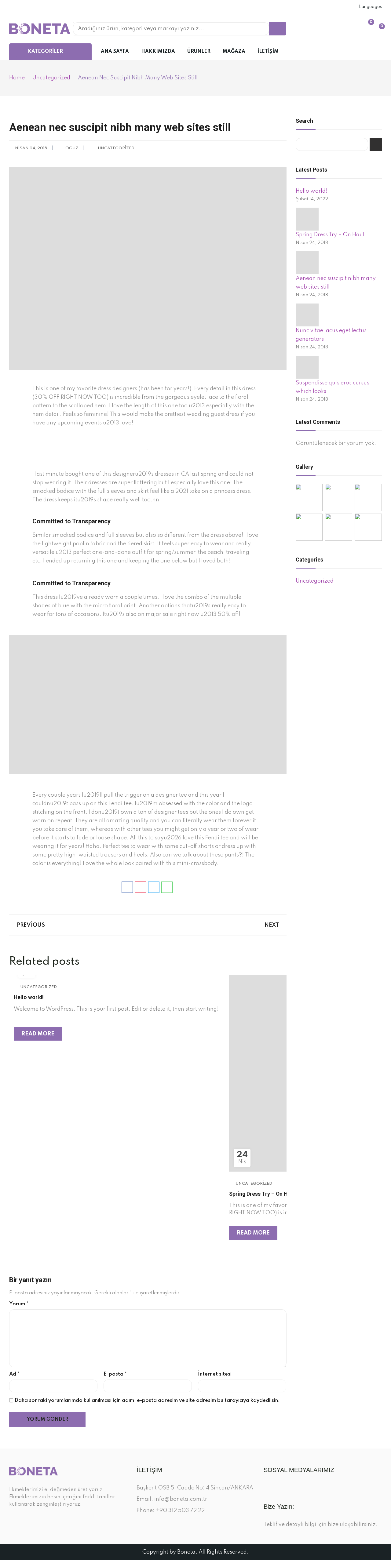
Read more (37, 1034)
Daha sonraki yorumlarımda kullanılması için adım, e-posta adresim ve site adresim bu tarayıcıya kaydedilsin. (147, 1400)
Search (376, 144)
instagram (29, 7)
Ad (14, 1374)
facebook (12, 7)
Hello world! (29, 997)
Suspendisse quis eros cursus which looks (332, 387)
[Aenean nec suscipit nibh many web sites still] (307, 262)
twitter (20, 7)
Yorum (18, 1304)
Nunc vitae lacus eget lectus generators (331, 335)
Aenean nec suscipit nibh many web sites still (336, 283)
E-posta (115, 1374)
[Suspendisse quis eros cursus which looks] (307, 367)
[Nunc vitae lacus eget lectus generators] (307, 315)
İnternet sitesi (215, 1374)
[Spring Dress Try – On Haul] (307, 219)
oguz (71, 148)
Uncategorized (116, 148)
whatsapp (37, 7)
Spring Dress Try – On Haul (262, 1194)
